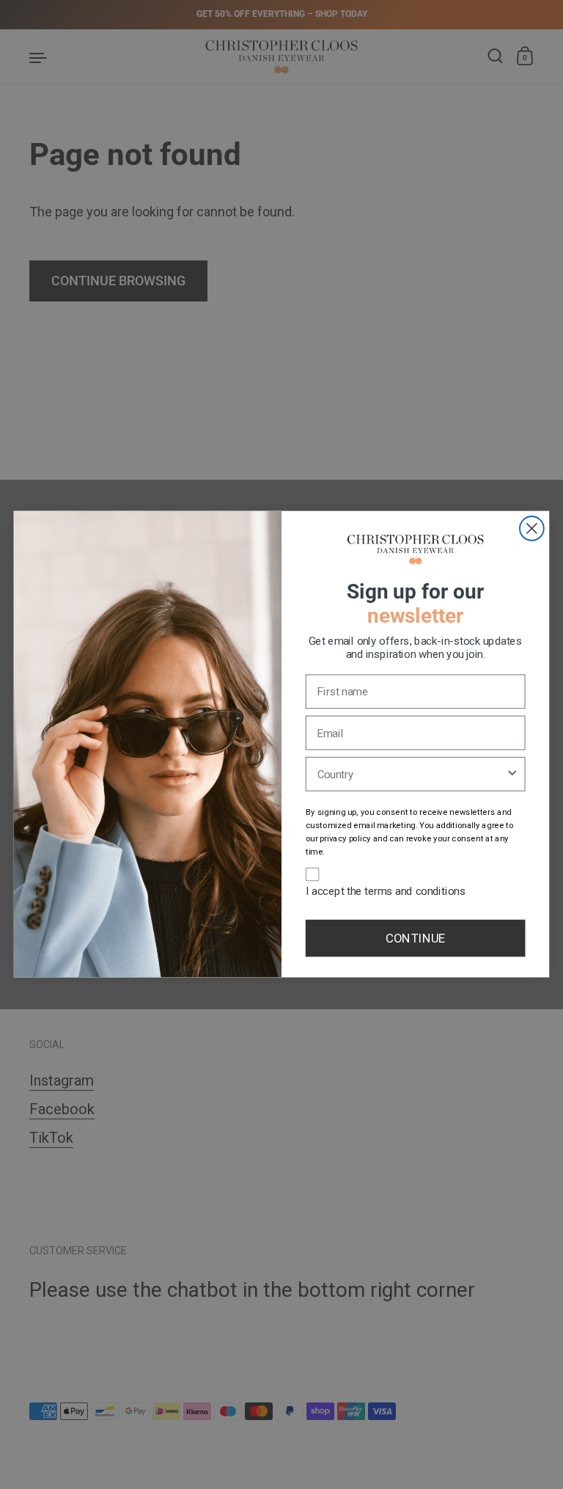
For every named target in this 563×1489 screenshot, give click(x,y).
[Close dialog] (532, 528)
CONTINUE (415, 938)
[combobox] (411, 774)
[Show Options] (512, 774)
